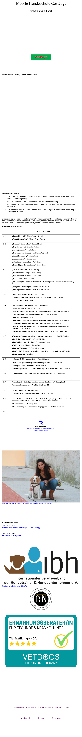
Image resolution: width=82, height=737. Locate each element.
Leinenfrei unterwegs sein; (11, 535)
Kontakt (41, 718)
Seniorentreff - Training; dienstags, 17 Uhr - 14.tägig (21, 528)
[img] (41, 34)
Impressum (56, 718)
